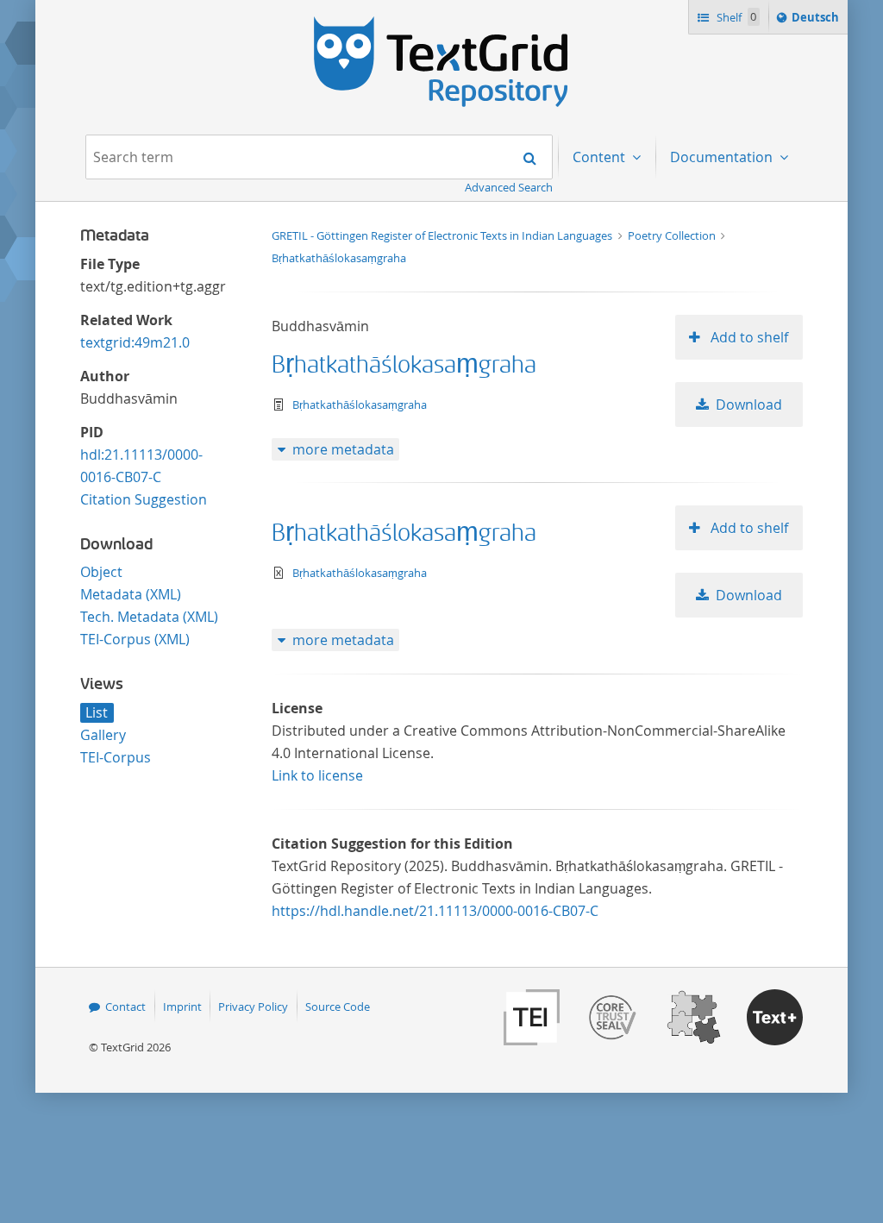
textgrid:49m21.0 (135, 342)
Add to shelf (747, 337)
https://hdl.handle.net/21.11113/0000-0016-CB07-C (435, 910)
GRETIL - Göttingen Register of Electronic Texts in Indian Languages (443, 235)
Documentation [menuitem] (723, 156)
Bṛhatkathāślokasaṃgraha (339, 258)
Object (101, 571)
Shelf (735, 17)
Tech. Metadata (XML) (149, 616)
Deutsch (817, 21)
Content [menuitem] (601, 156)
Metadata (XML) (130, 594)
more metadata (343, 449)
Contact (125, 1006)
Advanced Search (509, 187)
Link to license (317, 775)
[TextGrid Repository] (441, 22)
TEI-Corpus (115, 757)
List (96, 712)
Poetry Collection (673, 235)
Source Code (337, 1006)
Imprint (182, 1006)
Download (749, 404)
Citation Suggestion (143, 499)
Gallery (103, 734)
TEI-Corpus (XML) (135, 639)
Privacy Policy (253, 1006)
